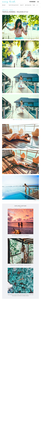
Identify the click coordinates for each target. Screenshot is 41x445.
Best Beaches (28, 5)
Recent (3, 5)
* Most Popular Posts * (13, 5)
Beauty (22, 5)
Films (34, 5)
